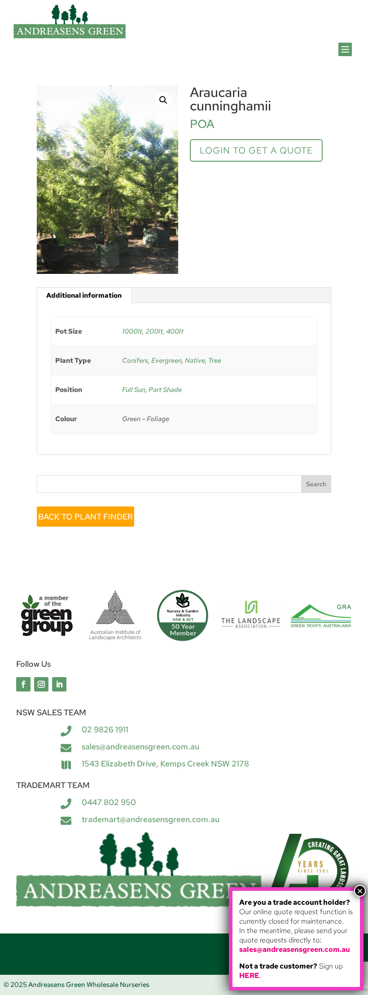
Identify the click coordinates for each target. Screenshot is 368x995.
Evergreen (166, 360)
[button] (163, 100)
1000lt (132, 331)
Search (316, 484)
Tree (214, 360)
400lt (175, 331)
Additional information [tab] (84, 295)
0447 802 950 (109, 802)
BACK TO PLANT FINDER (85, 516)
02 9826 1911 (105, 729)
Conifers (135, 360)
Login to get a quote (256, 150)
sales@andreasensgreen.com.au (140, 746)
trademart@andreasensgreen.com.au (150, 819)
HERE (249, 975)
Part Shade (165, 389)
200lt (154, 331)
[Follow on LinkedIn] (59, 684)
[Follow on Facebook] (23, 684)
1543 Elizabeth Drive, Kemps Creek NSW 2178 (165, 763)
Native (195, 360)
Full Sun (133, 389)
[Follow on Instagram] (41, 684)
